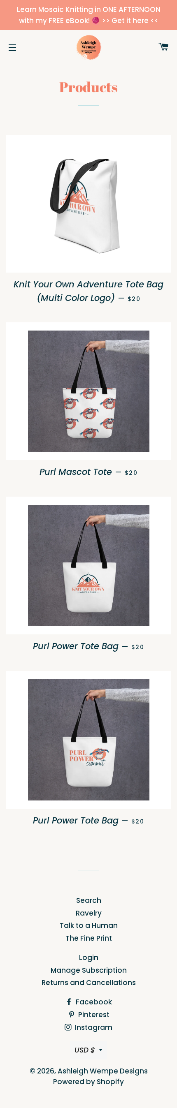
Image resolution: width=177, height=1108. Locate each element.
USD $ (85, 1050)
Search (88, 900)
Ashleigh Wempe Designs (103, 1071)
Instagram (92, 1027)
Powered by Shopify (88, 1082)
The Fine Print (88, 938)
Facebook (93, 1002)
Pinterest (93, 1015)
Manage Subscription (89, 970)
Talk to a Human (89, 925)
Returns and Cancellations (89, 983)
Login (88, 957)
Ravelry (89, 913)
